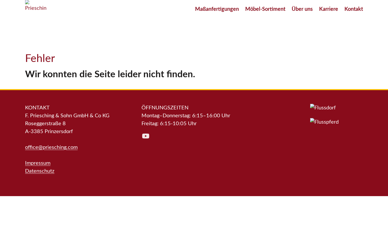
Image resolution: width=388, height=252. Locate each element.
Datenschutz (39, 171)
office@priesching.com (51, 147)
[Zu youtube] (145, 136)
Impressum (37, 163)
